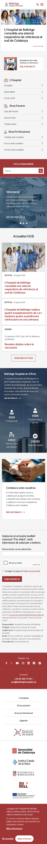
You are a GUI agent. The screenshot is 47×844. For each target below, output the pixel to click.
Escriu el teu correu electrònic (16, 549)
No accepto (8, 839)
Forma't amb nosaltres (14, 149)
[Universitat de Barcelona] (23, 774)
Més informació (10, 398)
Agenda (24, 720)
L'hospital (23, 698)
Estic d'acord (24, 838)
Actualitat (8, 85)
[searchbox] (20, 171)
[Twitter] (11, 663)
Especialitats (9, 91)
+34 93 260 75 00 (23, 678)
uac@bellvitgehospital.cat (23, 682)
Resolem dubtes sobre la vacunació (19, 346)
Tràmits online (10, 124)
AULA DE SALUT (27, 66)
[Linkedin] (28, 663)
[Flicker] (34, 663)
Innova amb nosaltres (13, 143)
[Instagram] (23, 663)
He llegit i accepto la (22, 571)
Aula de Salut (10, 117)
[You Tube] (17, 663)
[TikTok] (39, 663)
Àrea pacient (23, 705)
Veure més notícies (23, 358)
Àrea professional (23, 713)
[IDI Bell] (23, 785)
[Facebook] (6, 663)
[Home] (13, 4)
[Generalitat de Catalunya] (23, 751)
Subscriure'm (12, 579)
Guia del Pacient (11, 111)
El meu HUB (9, 98)
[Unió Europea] (24, 796)
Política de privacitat (31, 571)
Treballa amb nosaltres (14, 137)
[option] (23, 30)
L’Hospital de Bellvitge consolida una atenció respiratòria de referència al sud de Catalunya (21, 287)
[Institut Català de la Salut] (23, 762)
